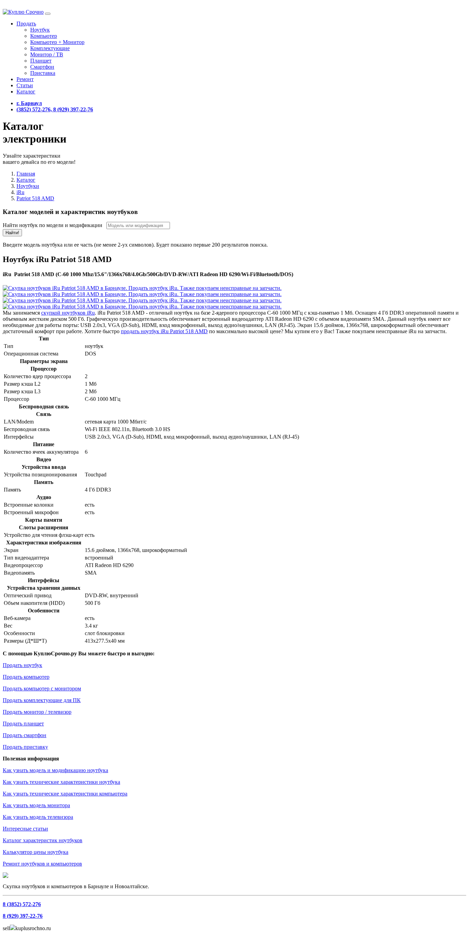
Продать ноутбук (22, 665)
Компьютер (43, 36)
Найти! (12, 232)
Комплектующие (50, 48)
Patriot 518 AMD (35, 198)
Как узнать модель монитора (36, 805)
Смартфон (42, 67)
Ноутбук (40, 30)
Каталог (25, 91)
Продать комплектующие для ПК (42, 700)
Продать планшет (23, 723)
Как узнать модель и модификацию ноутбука (55, 770)
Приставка (42, 73)
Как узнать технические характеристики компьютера (65, 794)
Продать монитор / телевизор (37, 712)
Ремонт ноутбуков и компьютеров (42, 864)
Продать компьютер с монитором (42, 688)
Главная (25, 174)
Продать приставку (25, 747)
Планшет (41, 61)
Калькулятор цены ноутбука (35, 852)
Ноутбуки (27, 186)
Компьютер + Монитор (57, 42)
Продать (26, 23)
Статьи (24, 85)
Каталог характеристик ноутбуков (42, 840)
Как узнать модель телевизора (38, 817)
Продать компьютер (26, 677)
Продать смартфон (24, 735)
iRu (20, 192)
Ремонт (25, 79)
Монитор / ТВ (46, 54)
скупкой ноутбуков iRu (68, 313)
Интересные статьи (25, 829)
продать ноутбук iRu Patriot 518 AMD (164, 331)
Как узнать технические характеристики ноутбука (61, 782)
